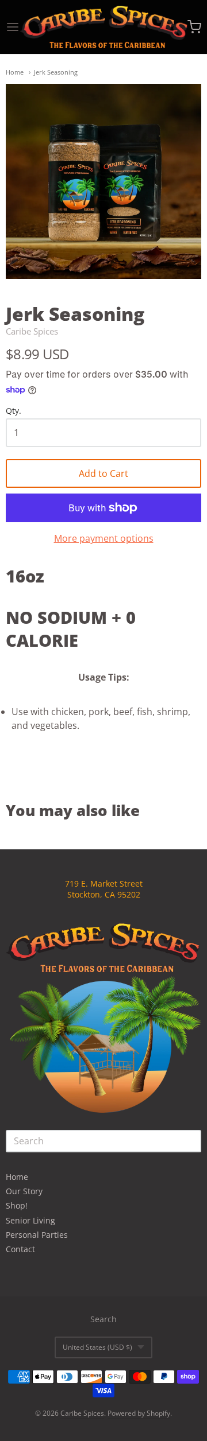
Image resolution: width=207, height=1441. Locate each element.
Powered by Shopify (139, 1413)
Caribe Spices (32, 331)
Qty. (13, 411)
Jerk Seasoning (56, 72)
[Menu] (13, 27)
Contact (20, 1249)
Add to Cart (103, 473)
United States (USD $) (97, 1347)
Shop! (17, 1205)
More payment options (104, 538)
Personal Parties (37, 1234)
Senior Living (30, 1220)
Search (103, 1319)
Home (15, 72)
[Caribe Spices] (103, 27)
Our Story (24, 1191)
